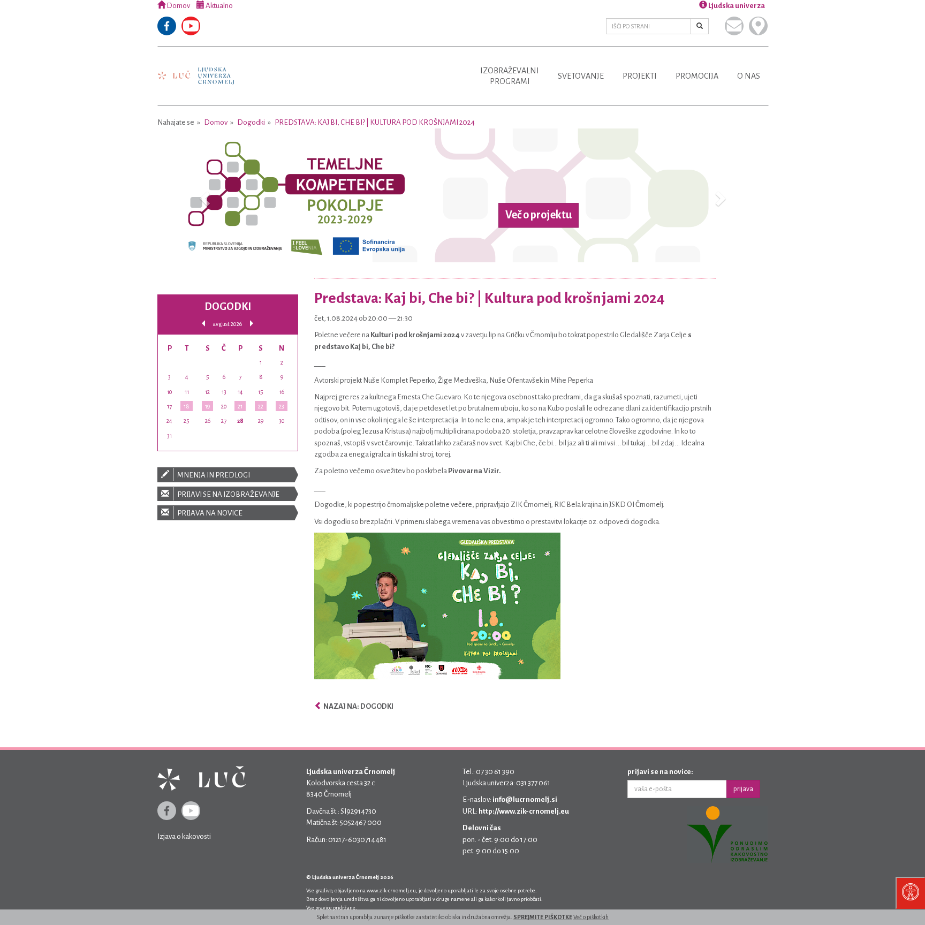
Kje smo (758, 26)
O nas (748, 76)
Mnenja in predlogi (213, 475)
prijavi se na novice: (660, 772)
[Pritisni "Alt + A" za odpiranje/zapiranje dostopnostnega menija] (910, 893)
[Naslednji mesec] (251, 323)
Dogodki (251, 122)
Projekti (640, 76)
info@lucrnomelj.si (524, 799)
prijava (743, 789)
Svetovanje (581, 76)
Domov (177, 6)
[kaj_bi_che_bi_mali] (437, 606)
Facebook (166, 26)
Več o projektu (538, 215)
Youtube (190, 26)
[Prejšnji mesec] (203, 323)
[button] (203, 195)
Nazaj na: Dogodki (357, 706)
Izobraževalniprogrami (509, 76)
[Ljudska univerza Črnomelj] (196, 68)
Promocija (697, 76)
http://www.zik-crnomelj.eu (524, 811)
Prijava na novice (209, 513)
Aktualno (218, 6)
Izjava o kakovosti (184, 836)
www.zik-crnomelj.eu (391, 890)
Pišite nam (734, 26)
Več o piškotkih (591, 917)
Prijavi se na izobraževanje (227, 494)
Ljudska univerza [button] (736, 6)
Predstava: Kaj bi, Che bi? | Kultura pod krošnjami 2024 (375, 122)
